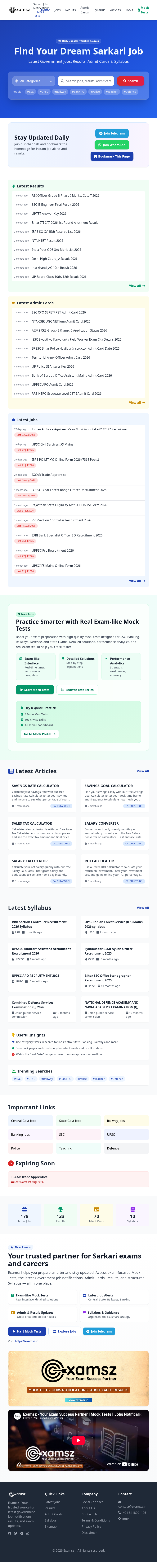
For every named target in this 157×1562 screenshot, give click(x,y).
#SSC (30, 91)
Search (133, 81)
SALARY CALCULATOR (30, 861)
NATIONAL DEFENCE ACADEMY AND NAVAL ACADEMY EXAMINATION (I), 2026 (111, 1007)
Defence (113, 1148)
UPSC (111, 1134)
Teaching (65, 1148)
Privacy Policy (91, 1526)
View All (143, 771)
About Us (88, 1508)
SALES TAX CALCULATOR (32, 823)
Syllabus (99, 10)
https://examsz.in (26, 1341)
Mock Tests (145, 10)
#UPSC (44, 91)
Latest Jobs (53, 1502)
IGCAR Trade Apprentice (29, 1177)
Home (45, 10)
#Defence (130, 91)
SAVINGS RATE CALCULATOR (35, 785)
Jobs (58, 10)
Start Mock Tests (36, 690)
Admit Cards (84, 10)
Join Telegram (101, 1331)
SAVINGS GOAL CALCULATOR (109, 785)
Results (70, 10)
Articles (115, 10)
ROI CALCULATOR (99, 861)
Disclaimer (89, 1533)
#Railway (60, 91)
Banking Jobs (20, 1134)
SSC (62, 1134)
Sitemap (51, 1526)
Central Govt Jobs (23, 1121)
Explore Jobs (67, 1331)
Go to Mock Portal (37, 734)
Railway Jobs (116, 1121)
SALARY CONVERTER (102, 823)
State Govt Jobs (70, 1121)
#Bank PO (78, 91)
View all (135, 286)
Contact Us (89, 1514)
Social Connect (92, 1502)
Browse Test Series (80, 690)
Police (15, 1148)
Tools (129, 10)
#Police (95, 91)
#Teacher (112, 91)
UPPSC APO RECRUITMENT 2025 (35, 976)
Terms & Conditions (96, 1520)
